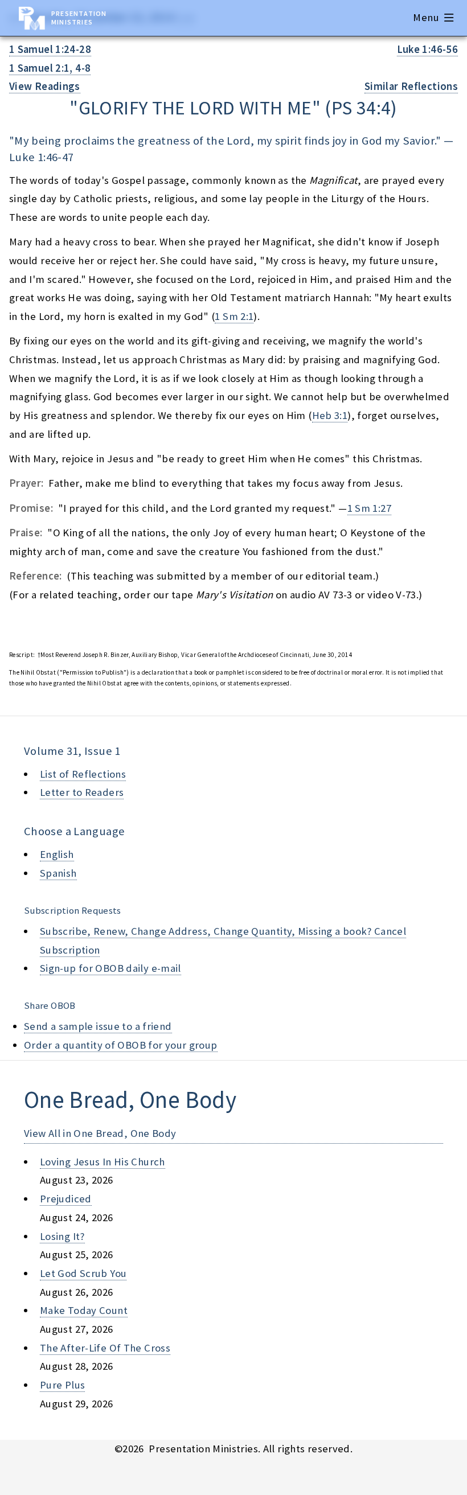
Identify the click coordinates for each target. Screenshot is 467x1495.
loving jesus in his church (102, 1161)
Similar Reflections (411, 86)
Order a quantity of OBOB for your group (121, 1045)
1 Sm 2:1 (234, 316)
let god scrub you (83, 1273)
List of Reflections (83, 774)
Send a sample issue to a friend (98, 1026)
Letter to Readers (82, 792)
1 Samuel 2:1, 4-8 (50, 68)
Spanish (58, 873)
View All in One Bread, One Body (100, 1133)
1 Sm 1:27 (369, 508)
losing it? (62, 1236)
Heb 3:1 (330, 415)
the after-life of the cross (105, 1347)
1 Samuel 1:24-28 (50, 49)
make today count (84, 1310)
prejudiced (66, 1198)
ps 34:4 (361, 108)
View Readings (44, 86)
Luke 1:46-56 (427, 49)
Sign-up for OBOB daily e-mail (110, 968)
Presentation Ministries (78, 17)
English (57, 854)
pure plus (62, 1384)
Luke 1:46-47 (41, 157)
